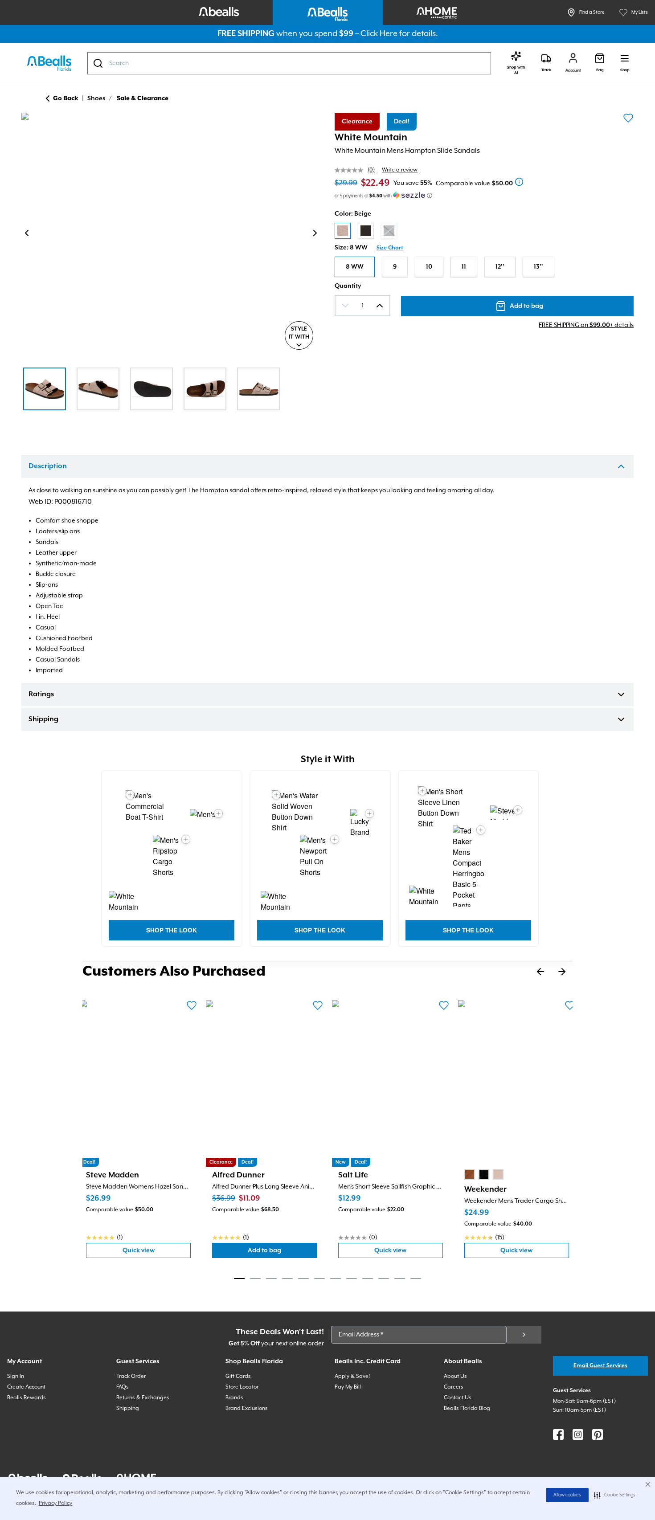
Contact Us (457, 1397)
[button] (614, 1495)
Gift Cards (238, 1376)
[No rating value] (351, 170)
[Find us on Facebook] (558, 1434)
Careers (453, 1387)
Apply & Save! (352, 1376)
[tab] (239, 1278)
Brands (234, 1397)
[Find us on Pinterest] (597, 1434)
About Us (455, 1376)
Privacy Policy (55, 1503)
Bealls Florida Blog (467, 1408)
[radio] (343, 231)
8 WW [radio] (355, 266)
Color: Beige (353, 213)
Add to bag (282, 1252)
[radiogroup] (484, 231)
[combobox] (289, 63)
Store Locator (241, 1387)
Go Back (65, 98)
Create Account (26, 1387)
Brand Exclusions (246, 1408)
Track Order (131, 1376)
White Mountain (371, 137)
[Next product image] (315, 233)
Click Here (378, 33)
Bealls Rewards (26, 1397)
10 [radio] (429, 266)
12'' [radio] (499, 266)
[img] (170, 235)
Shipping (43, 719)
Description (48, 466)
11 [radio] (464, 266)
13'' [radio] (538, 266)
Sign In (15, 1376)
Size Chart (390, 248)
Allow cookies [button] (567, 1495)
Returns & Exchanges (142, 1397)
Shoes (96, 98)
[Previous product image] (26, 233)
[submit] (524, 1335)
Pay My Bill (348, 1387)
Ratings (41, 695)
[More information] (519, 181)
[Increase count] (379, 305)
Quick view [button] (157, 1252)
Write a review (400, 170)
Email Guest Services (600, 1365)
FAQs (122, 1387)
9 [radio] (395, 266)
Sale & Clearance (142, 98)
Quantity (348, 286)
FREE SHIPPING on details (586, 325)
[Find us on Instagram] (578, 1434)
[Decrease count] (345, 305)
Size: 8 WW (351, 247)
